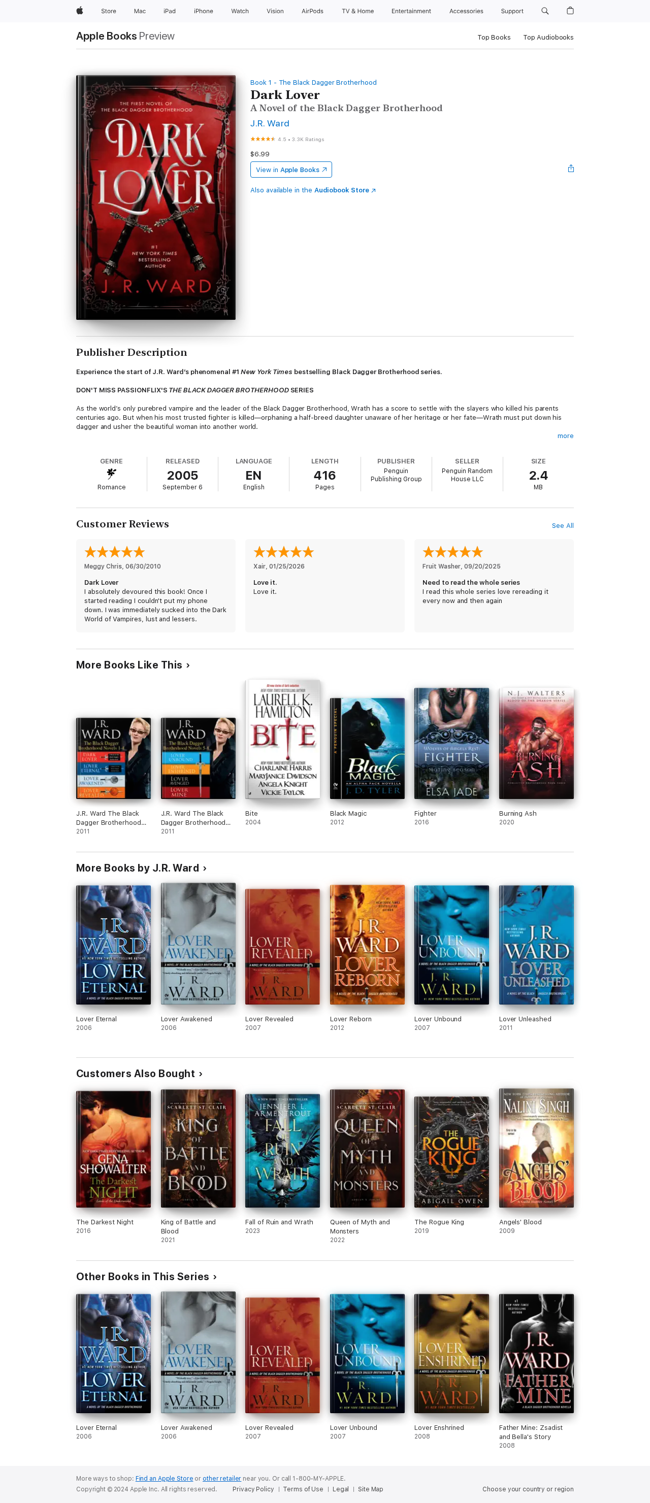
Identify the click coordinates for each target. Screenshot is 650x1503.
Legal (341, 1489)
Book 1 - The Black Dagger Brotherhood (313, 82)
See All (563, 525)
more (566, 436)
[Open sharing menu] (571, 169)
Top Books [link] (494, 37)
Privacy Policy (253, 1489)
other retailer (222, 1478)
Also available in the (309, 190)
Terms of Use (303, 1489)
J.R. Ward (269, 123)
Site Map (370, 1489)
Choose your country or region (528, 1489)
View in (287, 170)
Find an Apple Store (164, 1478)
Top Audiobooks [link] (548, 37)
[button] (545, 11)
